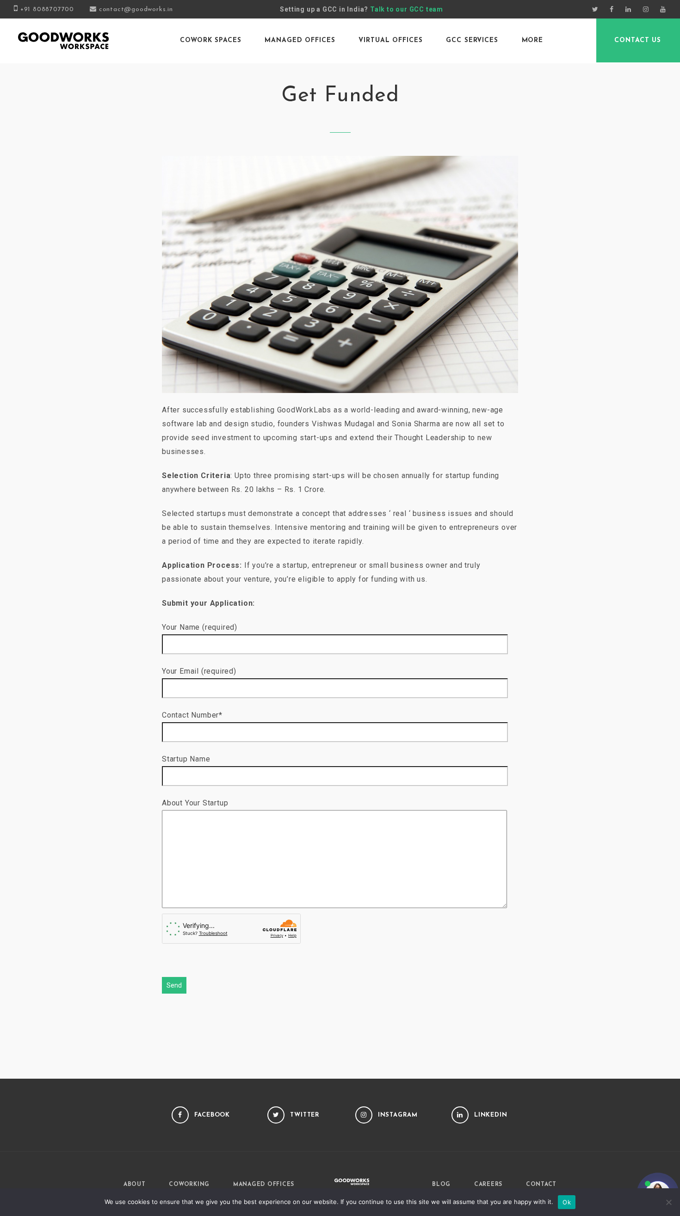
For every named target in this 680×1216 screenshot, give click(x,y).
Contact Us (637, 40)
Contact (541, 1184)
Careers (488, 1184)
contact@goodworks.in (136, 9)
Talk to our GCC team (406, 9)
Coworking (189, 1184)
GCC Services (472, 40)
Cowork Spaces (210, 40)
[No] (668, 1202)
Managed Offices (300, 40)
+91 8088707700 (47, 9)
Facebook (212, 1115)
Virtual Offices (390, 40)
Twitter (305, 1115)
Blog (441, 1184)
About (135, 1184)
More (533, 40)
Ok (567, 1202)
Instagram (398, 1115)
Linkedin (490, 1115)
